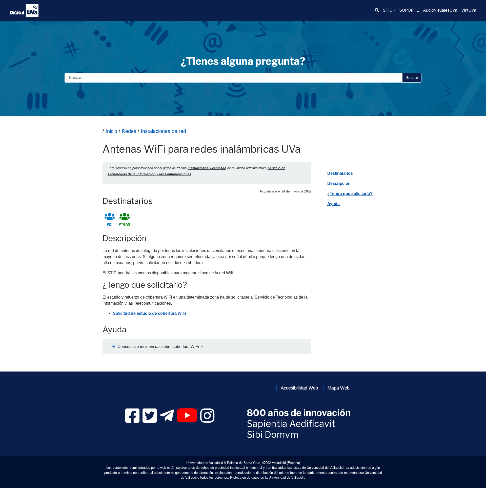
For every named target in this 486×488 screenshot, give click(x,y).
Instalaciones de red (163, 131)
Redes (129, 131)
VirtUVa (468, 10)
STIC (387, 10)
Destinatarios (340, 173)
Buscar (412, 77)
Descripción (339, 183)
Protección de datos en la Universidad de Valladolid (267, 477)
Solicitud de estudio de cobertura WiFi (149, 313)
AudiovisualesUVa (440, 10)
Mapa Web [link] (339, 388)
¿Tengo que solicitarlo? (350, 193)
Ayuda (334, 203)
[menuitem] (377, 10)
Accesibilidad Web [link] (299, 388)
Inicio (111, 131)
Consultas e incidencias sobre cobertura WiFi (157, 346)
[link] (132, 420)
